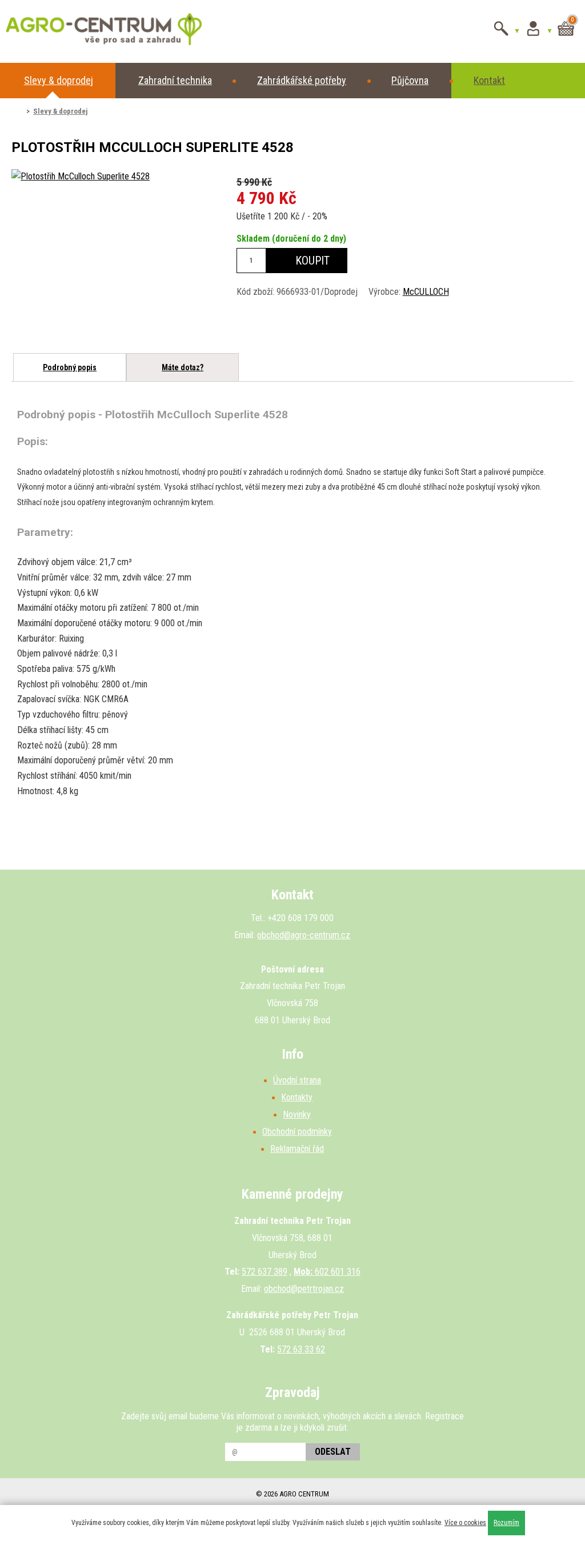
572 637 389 (264, 1271)
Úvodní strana (297, 1080)
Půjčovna (409, 80)
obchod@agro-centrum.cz (303, 935)
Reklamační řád (297, 1148)
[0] (566, 38)
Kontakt (489, 80)
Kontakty (296, 1097)
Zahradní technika (175, 80)
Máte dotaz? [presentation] (182, 367)
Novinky (297, 1114)
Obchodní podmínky (297, 1131)
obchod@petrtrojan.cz (304, 1288)
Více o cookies (465, 1523)
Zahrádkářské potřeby (301, 80)
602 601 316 (327, 1271)
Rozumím (506, 1523)
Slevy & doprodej (58, 80)
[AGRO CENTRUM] (87, 31)
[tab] (69, 367)
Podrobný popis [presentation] (70, 367)
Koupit (311, 260)
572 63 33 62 (301, 1349)
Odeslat (333, 1451)
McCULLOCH (426, 291)
